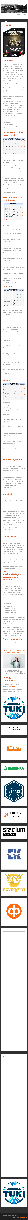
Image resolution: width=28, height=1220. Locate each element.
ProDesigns (23, 1217)
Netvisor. (13, 686)
